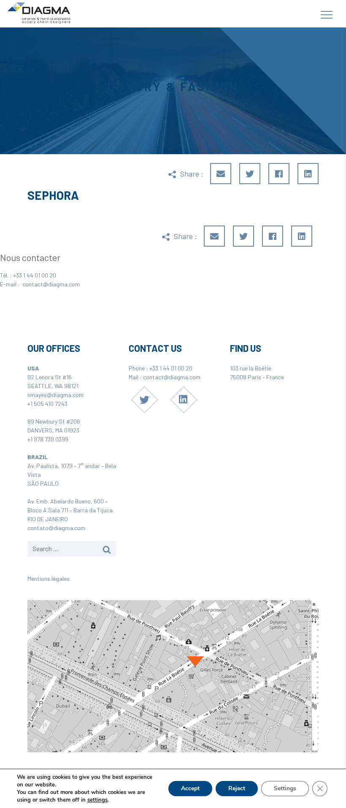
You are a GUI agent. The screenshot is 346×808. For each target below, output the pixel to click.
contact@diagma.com (51, 284)
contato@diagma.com (56, 527)
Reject (236, 788)
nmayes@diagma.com (55, 394)
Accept (190, 788)
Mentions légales (48, 578)
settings (97, 800)
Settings (285, 788)
